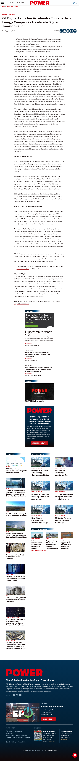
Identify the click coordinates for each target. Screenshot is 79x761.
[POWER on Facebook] (14, 695)
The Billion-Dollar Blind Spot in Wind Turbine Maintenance (16, 515)
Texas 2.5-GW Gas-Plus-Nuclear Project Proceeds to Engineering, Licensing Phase (16, 535)
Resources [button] (20, 3)
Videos (28, 381)
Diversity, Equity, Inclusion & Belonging (18, 738)
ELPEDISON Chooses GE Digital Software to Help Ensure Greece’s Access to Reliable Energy (64, 499)
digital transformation (21, 304)
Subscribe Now (38, 443)
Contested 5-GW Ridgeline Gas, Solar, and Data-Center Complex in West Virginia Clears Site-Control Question (16, 493)
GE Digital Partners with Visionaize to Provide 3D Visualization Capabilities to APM (63, 523)
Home (3, 7)
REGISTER (28, 343)
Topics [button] (12, 3)
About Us (9, 733)
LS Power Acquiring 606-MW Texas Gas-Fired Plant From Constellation (16, 599)
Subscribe (51, 741)
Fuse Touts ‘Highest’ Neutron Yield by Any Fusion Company (16, 556)
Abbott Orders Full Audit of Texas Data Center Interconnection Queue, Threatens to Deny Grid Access (15, 623)
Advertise (9, 731)
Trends (8, 467)
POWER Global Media (34, 401)
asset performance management (40, 301)
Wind (7, 511)
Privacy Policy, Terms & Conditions (16, 735)
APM (25, 301)
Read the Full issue (38, 550)
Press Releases (12, 7)
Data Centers (10, 488)
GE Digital (43, 57)
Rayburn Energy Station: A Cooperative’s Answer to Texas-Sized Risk (52, 544)
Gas (7, 596)
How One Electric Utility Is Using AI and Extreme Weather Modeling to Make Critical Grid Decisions (38, 369)
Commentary (9, 574)
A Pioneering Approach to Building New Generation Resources (66, 544)
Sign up (63, 739)
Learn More (47, 719)
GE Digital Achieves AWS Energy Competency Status (40, 472)
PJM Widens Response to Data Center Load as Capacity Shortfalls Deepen (16, 470)
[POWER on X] (17, 695)
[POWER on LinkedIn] (20, 695)
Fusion (8, 552)
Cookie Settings (11, 742)
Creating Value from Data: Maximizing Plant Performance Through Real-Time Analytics (38, 333)
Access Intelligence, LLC (35, 751)
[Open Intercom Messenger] (74, 755)
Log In (74, 3)
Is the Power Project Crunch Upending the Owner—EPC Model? (36, 544)
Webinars (29, 311)
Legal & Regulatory (12, 617)
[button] (2, 2)
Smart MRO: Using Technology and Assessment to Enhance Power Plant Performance (37, 354)
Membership (18, 731)
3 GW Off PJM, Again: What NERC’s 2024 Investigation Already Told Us (15, 578)
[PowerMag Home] (39, 3)
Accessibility (22, 742)
